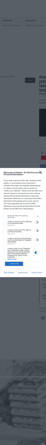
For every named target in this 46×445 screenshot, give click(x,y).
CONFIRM (14, 264)
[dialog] (23, 222)
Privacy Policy (37, 272)
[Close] (41, 172)
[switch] (37, 222)
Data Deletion (9, 272)
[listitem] (23, 216)
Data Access (23, 272)
